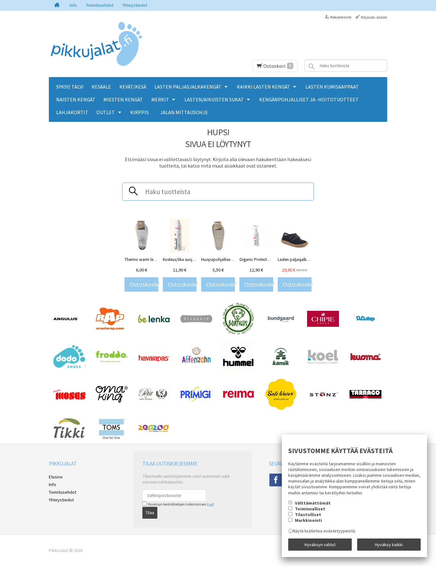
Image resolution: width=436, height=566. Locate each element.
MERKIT (160, 99)
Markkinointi (308, 520)
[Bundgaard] (281, 323)
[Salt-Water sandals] (281, 409)
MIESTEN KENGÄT (123, 99)
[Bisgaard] (196, 321)
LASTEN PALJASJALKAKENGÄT (188, 86)
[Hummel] (238, 371)
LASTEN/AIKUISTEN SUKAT (214, 99)
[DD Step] (365, 322)
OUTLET (105, 112)
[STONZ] (323, 399)
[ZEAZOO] (154, 431)
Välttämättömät (313, 503)
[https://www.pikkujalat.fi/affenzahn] (196, 368)
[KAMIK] (281, 364)
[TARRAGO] (365, 397)
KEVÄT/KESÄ (132, 86)
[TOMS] (112, 439)
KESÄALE (101, 86)
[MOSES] (69, 398)
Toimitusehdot (99, 5)
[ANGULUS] (66, 321)
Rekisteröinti (340, 17)
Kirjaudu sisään (374, 17)
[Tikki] (69, 437)
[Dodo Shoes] (69, 366)
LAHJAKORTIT (72, 112)
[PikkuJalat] (97, 44)
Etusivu (56, 477)
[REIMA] (238, 402)
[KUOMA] (365, 359)
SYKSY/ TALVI (70, 86)
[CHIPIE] (323, 325)
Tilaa (150, 512)
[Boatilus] (238, 333)
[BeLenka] (154, 321)
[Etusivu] (57, 5)
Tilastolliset (308, 514)
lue (210, 504)
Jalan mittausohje (184, 112)
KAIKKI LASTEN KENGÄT (263, 86)
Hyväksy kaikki (389, 544)
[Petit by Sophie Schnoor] (154, 399)
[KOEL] (323, 363)
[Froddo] (112, 361)
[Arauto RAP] (110, 328)
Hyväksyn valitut (319, 544)
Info (73, 5)
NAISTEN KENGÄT (75, 99)
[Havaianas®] (154, 361)
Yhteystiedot (134, 5)
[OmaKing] (112, 401)
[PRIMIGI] (196, 400)
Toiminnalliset (310, 509)
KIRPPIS (139, 112)
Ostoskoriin (144, 284)
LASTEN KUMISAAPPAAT (332, 86)
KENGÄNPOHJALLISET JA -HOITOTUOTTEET (309, 99)
